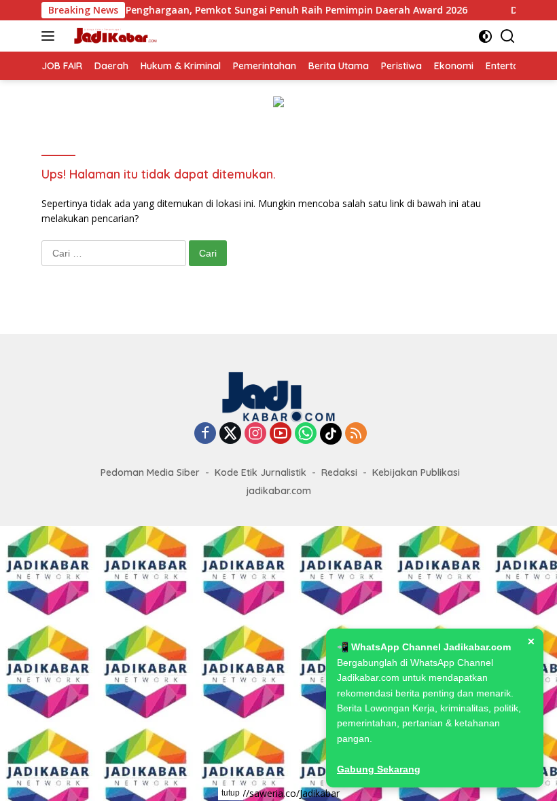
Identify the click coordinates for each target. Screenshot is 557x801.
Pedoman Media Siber (150, 472)
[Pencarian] (508, 36)
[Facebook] (205, 434)
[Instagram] (255, 434)
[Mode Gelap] (485, 36)
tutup (230, 793)
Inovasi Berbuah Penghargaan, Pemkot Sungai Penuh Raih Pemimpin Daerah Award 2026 (243, 10)
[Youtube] (280, 434)
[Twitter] (230, 434)
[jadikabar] (113, 36)
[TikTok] (331, 434)
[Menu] (50, 36)
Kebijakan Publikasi (416, 472)
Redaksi (339, 472)
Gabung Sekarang (378, 769)
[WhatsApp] (306, 434)
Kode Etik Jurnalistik (260, 472)
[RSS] (356, 434)
